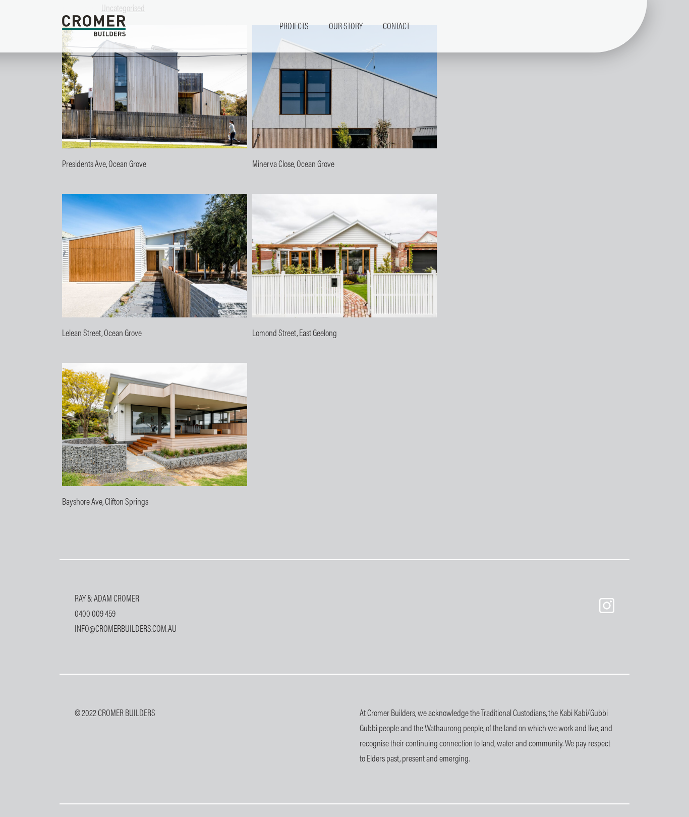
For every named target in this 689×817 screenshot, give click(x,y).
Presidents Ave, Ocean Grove (104, 163)
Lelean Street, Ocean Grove (102, 332)
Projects (294, 25)
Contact (396, 25)
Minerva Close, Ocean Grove (293, 163)
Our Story (346, 25)
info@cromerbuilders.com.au (126, 628)
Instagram (606, 605)
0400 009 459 (95, 613)
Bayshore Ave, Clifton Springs (105, 501)
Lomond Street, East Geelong (294, 332)
